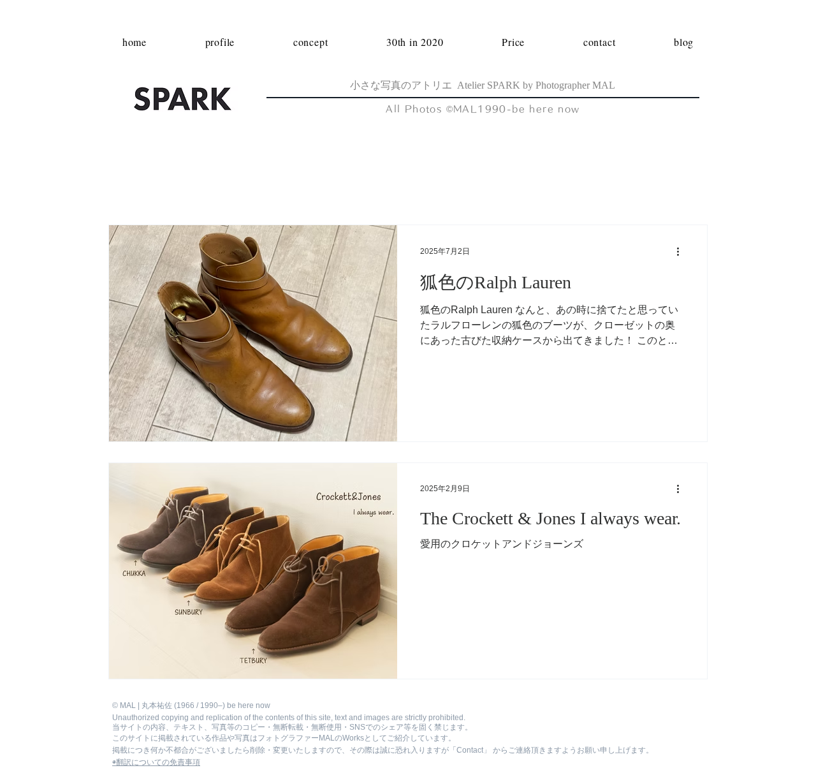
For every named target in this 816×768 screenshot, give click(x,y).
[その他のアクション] (682, 251)
